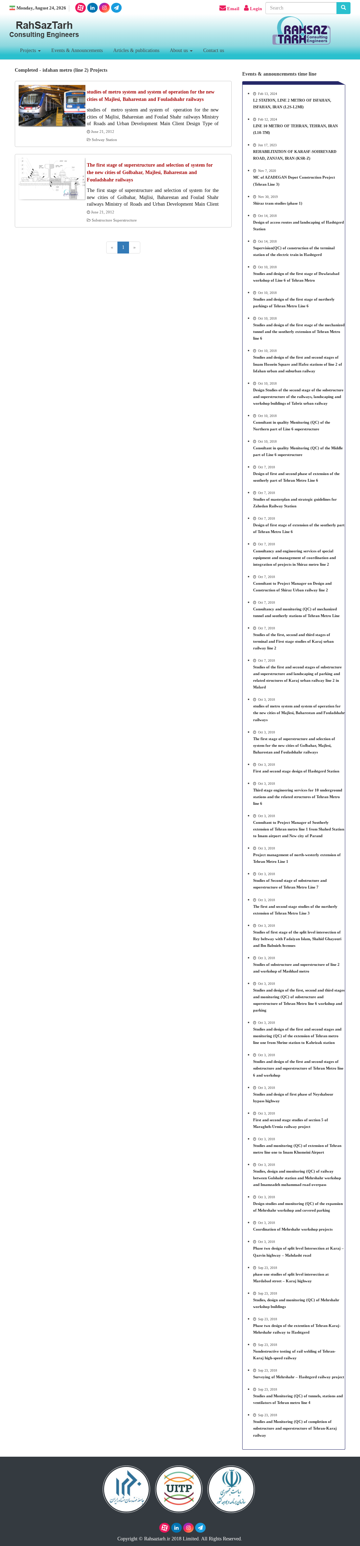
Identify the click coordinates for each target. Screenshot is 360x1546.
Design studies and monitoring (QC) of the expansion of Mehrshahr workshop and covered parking (298, 1206)
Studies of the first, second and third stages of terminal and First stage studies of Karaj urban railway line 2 (293, 641)
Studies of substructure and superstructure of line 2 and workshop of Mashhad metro (296, 967)
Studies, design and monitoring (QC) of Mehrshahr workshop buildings (296, 1303)
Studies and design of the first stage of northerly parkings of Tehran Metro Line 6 (294, 302)
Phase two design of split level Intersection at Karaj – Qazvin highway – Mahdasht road (298, 1251)
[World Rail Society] (178, 1487)
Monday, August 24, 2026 (41, 8)
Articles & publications (136, 50)
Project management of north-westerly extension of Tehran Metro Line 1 (297, 858)
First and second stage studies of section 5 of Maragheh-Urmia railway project (290, 1123)
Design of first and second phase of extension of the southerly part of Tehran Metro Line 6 (296, 477)
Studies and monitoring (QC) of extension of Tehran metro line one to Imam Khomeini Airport (297, 1148)
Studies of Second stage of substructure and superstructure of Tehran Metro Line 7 (290, 883)
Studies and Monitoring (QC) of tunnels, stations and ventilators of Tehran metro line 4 (298, 1399)
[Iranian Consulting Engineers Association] (126, 1487)
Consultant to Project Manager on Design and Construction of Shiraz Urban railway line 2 (292, 586)
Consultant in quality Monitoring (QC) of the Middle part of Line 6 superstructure (298, 451)
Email (233, 8)
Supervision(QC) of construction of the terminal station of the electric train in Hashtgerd (294, 251)
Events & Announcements (77, 50)
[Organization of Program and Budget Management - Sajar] (231, 1487)
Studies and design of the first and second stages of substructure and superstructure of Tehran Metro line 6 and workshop (298, 1068)
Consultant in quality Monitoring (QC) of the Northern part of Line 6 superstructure (291, 425)
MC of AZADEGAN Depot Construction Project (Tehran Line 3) (294, 180)
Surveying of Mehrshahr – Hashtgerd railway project (298, 1377)
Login (256, 8)
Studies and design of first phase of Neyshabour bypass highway (293, 1097)
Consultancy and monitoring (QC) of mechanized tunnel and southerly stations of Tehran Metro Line (296, 612)
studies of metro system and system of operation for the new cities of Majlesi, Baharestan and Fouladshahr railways (299, 712)
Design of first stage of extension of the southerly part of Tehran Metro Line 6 (299, 528)
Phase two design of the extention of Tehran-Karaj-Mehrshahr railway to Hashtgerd (297, 1328)
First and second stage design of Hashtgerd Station (296, 771)
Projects (28, 50)
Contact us (213, 50)
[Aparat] (80, 8)
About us (179, 50)
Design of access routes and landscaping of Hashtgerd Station (298, 225)
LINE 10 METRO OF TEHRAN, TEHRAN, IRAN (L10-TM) (295, 129)
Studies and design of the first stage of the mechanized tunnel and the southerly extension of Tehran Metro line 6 (299, 331)
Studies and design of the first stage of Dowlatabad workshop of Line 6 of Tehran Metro (296, 276)
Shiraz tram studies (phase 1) (277, 203)
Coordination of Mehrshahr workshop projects (293, 1229)
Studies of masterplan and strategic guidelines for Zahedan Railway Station (295, 502)
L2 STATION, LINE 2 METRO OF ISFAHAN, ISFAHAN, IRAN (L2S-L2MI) (292, 103)
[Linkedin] (92, 8)
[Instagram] (104, 8)
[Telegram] (116, 8)
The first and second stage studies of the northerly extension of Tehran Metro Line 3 (295, 909)
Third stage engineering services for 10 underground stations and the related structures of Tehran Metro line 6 (297, 797)
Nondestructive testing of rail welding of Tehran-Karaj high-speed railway (294, 1354)
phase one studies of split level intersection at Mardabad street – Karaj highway (291, 1277)
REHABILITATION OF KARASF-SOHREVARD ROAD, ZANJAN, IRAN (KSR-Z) (294, 154)
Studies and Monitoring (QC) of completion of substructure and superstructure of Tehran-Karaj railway (295, 1428)
